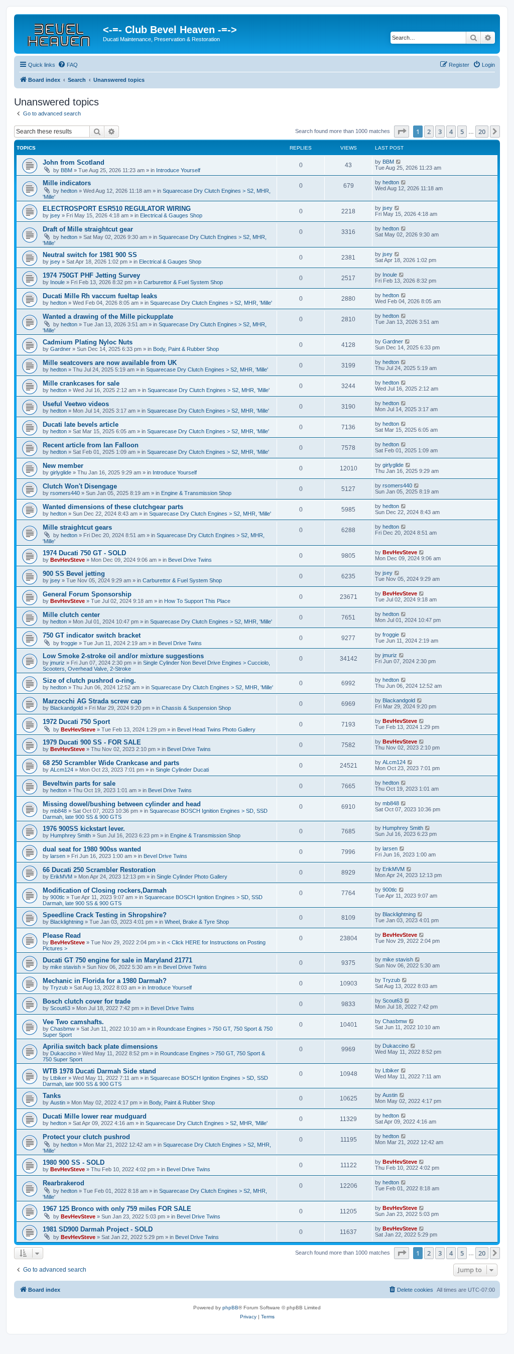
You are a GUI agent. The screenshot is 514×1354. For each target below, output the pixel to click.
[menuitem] (68, 65)
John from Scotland (73, 162)
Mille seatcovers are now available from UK (110, 362)
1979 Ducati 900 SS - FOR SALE (92, 742)
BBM (66, 170)
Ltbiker (58, 1078)
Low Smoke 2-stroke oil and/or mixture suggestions (123, 656)
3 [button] (440, 131)
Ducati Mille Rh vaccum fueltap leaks (100, 296)
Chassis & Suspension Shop (196, 708)
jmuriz (57, 663)
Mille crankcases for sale (81, 383)
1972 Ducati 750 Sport (76, 721)
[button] (401, 132)
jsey (55, 215)
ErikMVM (61, 877)
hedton (69, 191)
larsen (57, 856)
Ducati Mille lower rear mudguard (95, 1116)
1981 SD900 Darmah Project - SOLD (98, 1229)
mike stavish (65, 967)
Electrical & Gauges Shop (171, 215)
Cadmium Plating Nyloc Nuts (88, 342)
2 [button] (429, 131)
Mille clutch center (71, 615)
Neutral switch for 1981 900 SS (90, 255)
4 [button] (451, 131)
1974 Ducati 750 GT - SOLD (84, 553)
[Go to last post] (399, 162)
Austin (57, 1102)
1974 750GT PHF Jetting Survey (91, 275)
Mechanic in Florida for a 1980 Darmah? (105, 980)
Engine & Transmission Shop (196, 493)
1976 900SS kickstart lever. (84, 828)
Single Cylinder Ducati (182, 770)
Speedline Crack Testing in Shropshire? (105, 915)
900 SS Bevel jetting (74, 573)
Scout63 (60, 1008)
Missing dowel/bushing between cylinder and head (122, 804)
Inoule (57, 282)
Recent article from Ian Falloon (91, 445)
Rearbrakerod (63, 1183)
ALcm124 (61, 770)
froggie (69, 643)
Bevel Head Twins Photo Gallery (216, 729)
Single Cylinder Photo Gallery (192, 877)
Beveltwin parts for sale (79, 783)
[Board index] (60, 33)
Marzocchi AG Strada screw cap (92, 701)
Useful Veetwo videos (76, 404)
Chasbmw (62, 1029)
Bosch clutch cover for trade (87, 1001)
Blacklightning (66, 922)
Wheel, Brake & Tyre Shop (197, 922)
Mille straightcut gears (77, 527)
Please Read (62, 935)
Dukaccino (63, 1053)
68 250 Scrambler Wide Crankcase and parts (111, 763)
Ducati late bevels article (80, 424)
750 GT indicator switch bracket (92, 635)
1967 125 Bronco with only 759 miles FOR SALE (117, 1208)
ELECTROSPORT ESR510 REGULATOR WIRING (117, 208)
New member (63, 465)
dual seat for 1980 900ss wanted (92, 849)
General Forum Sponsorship (87, 594)
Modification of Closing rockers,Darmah (105, 890)
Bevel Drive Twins (190, 560)
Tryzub (59, 987)
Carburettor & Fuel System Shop (183, 282)
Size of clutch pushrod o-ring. (89, 680)
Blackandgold (66, 708)
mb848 (58, 811)
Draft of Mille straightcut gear (88, 229)
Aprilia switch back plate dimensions (100, 1046)
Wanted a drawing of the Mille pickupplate (108, 316)
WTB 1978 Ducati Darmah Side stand (99, 1071)
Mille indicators (67, 183)
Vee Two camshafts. (73, 1022)
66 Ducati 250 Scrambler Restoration (99, 870)
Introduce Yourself (178, 170)
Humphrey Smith (70, 835)
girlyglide (60, 472)
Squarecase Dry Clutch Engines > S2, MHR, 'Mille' (211, 303)
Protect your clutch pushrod (86, 1137)
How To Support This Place (197, 601)
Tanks (52, 1095)
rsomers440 (65, 493)
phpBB (230, 1307)
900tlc (57, 897)
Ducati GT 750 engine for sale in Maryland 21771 (117, 960)
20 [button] (481, 131)
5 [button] (462, 131)
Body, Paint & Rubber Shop (186, 349)
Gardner (60, 349)
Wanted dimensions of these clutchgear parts (113, 507)
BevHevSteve (67, 560)
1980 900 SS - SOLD (73, 1162)
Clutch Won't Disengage (80, 486)
